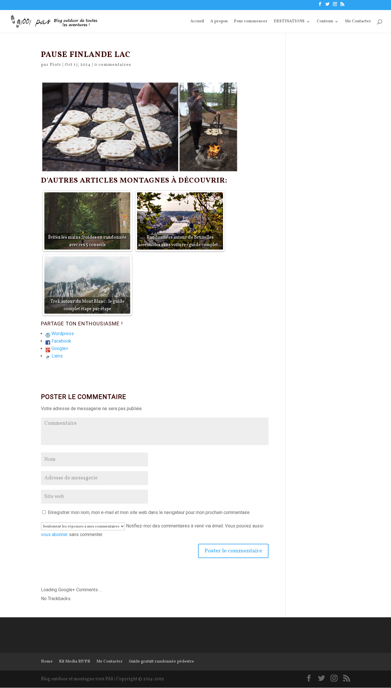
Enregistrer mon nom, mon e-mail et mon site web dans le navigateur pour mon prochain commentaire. (149, 512)
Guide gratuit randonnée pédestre (161, 661)
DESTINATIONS (289, 21)
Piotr (55, 65)
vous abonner (54, 534)
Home (47, 661)
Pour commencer (250, 21)
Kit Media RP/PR (74, 661)
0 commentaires (112, 65)
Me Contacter (358, 21)
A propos (219, 21)
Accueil (197, 21)
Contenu (325, 21)
